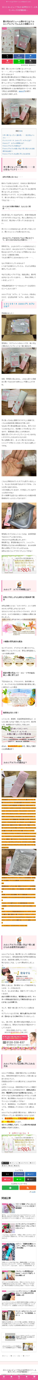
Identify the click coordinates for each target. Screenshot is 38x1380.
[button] (30, 61)
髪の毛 (17, 1165)
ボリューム (14, 1163)
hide (20, 131)
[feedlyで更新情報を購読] (10, 1187)
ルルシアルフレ (24, 1163)
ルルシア (22, 91)
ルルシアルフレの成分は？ (12, 146)
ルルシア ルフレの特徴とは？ (13, 143)
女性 (11, 1165)
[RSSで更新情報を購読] (27, 1187)
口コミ (33, 1163)
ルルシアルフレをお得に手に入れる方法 (16, 154)
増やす (5, 1165)
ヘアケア (6, 1163)
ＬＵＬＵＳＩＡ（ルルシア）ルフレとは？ (17, 140)
